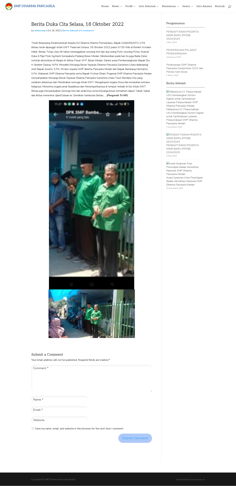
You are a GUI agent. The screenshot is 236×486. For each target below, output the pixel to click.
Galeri (186, 6)
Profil (129, 6)
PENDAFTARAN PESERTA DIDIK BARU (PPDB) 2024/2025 (182, 35)
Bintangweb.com (198, 479)
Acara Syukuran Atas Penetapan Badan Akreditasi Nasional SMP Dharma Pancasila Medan (184, 181)
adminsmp (40, 30)
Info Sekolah (147, 6)
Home (105, 6)
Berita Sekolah (70, 30)
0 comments (87, 30)
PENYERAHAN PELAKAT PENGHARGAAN (181, 51)
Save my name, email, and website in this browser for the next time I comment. (79, 428)
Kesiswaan (169, 6)
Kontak (220, 6)
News (115, 6)
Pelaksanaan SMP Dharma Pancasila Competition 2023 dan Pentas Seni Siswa (184, 68)
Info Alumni (204, 6)
